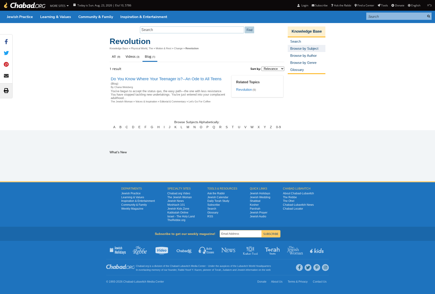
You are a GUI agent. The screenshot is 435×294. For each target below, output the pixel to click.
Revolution (244, 89)
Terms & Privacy (298, 281)
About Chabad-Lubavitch (298, 193)
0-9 (278, 127)
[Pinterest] (316, 267)
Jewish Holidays (260, 193)
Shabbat (255, 201)
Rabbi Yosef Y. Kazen (190, 269)
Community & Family (95, 16)
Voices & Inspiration (146, 101)
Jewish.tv (162, 250)
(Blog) (114, 83)
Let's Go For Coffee (200, 101)
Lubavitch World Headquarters (254, 266)
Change (178, 48)
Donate (399, 5)
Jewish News (175, 201)
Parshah (255, 208)
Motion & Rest (163, 48)
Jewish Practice (20, 16)
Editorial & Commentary (173, 101)
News (228, 250)
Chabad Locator (293, 208)
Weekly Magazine (132, 208)
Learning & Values (55, 16)
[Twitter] (308, 267)
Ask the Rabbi (342, 5)
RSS (210, 216)
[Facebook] (299, 267)
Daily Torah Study (218, 201)
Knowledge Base (119, 48)
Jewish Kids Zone (178, 208)
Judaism (227, 269)
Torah (218, 269)
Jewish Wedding (260, 197)
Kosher (254, 204)
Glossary (212, 212)
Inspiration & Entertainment (143, 16)
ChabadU (184, 250)
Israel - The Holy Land (181, 216)
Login (304, 5)
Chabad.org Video (178, 193)
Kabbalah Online (177, 212)
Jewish (241, 269)
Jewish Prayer (258, 212)
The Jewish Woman (122, 101)
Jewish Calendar (217, 197)
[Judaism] (24, 5)
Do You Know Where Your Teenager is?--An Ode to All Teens (166, 79)
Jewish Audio (258, 216)
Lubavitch (184, 266)
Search (211, 208)
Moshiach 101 (176, 204)
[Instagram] (325, 267)
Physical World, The (142, 48)
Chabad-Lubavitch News (298, 204)
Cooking (251, 250)
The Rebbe (290, 197)
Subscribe (213, 204)
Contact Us (320, 281)
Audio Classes (206, 250)
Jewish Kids (317, 250)
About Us (276, 281)
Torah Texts (273, 250)
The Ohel (288, 201)
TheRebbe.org (176, 220)
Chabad (174, 266)
